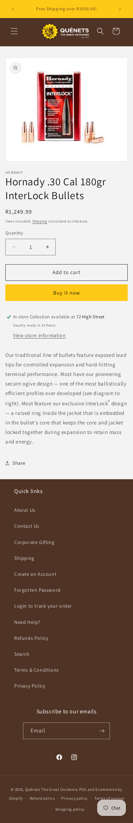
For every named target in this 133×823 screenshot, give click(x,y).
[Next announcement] (120, 9)
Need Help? (27, 622)
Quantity (14, 233)
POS (83, 789)
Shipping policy (70, 809)
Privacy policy (74, 798)
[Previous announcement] (13, 9)
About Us (24, 510)
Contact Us (26, 526)
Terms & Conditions (36, 670)
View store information (39, 335)
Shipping (39, 221)
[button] (14, 31)
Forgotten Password (37, 590)
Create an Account (35, 574)
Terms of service (109, 798)
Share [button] (19, 463)
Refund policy (42, 798)
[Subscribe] (102, 731)
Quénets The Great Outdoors (51, 789)
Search (22, 654)
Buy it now (66, 292)
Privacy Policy (29, 686)
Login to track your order (43, 606)
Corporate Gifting (34, 542)
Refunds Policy (31, 638)
